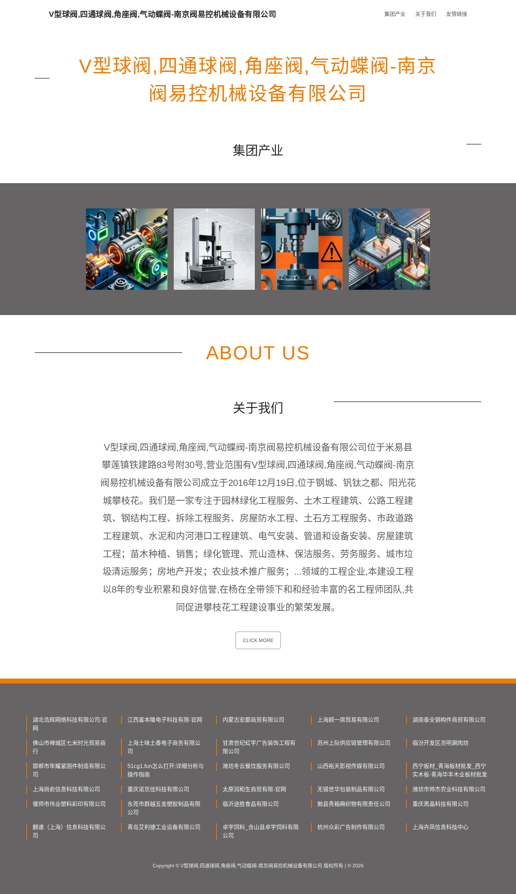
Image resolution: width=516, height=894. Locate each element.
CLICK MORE (258, 640)
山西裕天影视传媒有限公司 (351, 766)
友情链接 (456, 14)
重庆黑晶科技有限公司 (440, 804)
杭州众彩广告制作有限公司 (351, 827)
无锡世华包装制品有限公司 (351, 789)
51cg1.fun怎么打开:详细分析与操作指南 (165, 770)
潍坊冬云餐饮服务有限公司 (256, 766)
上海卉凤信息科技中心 (440, 827)
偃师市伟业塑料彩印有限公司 (69, 804)
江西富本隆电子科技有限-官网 (164, 720)
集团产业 (394, 14)
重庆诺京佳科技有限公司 (158, 789)
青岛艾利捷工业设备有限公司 (163, 827)
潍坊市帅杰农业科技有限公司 (448, 789)
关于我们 (425, 14)
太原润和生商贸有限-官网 (254, 789)
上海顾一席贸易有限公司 (348, 720)
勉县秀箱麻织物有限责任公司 (353, 804)
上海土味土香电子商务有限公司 (163, 747)
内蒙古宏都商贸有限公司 (253, 720)
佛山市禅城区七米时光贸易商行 (69, 747)
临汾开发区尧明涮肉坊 (440, 743)
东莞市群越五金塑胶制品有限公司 (163, 808)
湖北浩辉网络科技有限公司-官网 (70, 724)
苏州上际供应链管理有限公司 (353, 743)
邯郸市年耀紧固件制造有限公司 (69, 770)
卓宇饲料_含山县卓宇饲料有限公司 (261, 831)
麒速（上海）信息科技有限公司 (69, 831)
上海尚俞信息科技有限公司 (66, 789)
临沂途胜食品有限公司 (251, 804)
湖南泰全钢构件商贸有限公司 (448, 720)
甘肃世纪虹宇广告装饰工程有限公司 (259, 747)
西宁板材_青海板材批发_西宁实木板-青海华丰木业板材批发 (449, 770)
